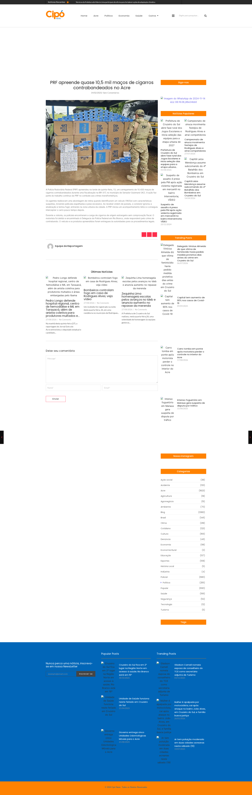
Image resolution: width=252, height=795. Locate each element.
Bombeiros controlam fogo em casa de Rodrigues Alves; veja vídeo (99, 295)
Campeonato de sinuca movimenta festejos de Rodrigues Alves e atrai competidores (195, 145)
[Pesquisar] (205, 16)
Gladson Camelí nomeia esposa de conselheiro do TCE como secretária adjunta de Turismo (188, 669)
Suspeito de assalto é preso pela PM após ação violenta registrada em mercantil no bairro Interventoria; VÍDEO (171, 213)
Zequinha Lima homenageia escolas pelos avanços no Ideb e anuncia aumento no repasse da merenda (139, 300)
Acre (95, 15)
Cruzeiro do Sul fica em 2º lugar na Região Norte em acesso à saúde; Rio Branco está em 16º (134, 669)
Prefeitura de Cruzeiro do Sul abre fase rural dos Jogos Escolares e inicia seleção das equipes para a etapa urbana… (171, 159)
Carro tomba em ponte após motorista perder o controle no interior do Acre (190, 353)
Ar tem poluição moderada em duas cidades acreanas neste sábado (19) (189, 743)
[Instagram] (197, 2)
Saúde (138, 15)
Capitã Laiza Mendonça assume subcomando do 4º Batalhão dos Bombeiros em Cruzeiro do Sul (194, 188)
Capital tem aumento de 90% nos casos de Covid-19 (191, 300)
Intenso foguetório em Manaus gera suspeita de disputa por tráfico (191, 403)
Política (109, 15)
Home (84, 15)
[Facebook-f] (177, 91)
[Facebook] (205, 2)
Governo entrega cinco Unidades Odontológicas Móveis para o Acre (132, 736)
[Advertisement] (126, 49)
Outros (152, 15)
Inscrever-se (86, 673)
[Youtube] (201, 2)
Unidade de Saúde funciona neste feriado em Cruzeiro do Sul (134, 702)
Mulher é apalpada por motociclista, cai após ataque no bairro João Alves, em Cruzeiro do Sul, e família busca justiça (190, 708)
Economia (124, 15)
